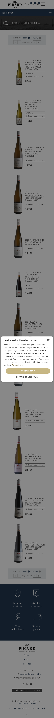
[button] (27, 377)
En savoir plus (17, 365)
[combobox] (48, 340)
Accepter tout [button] (28, 371)
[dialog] (27, 359)
